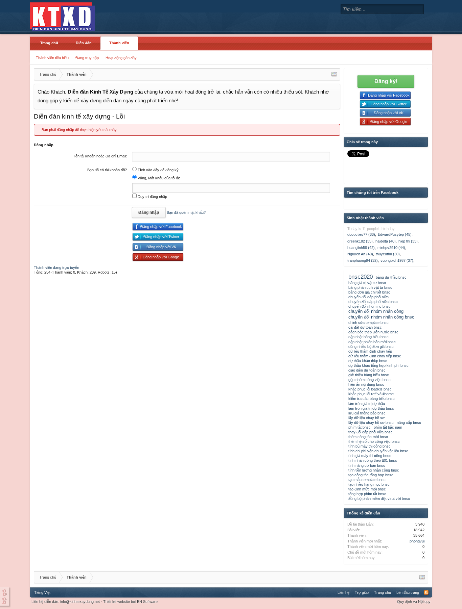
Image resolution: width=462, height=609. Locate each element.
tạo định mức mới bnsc (367, 489)
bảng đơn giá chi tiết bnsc (369, 292)
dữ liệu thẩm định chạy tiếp (370, 351)
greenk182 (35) (360, 241)
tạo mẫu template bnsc (367, 480)
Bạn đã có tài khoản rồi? (107, 170)
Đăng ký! (385, 81)
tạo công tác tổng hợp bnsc (370, 475)
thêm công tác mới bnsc (368, 437)
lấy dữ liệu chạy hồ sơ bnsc (371, 423)
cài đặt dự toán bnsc (365, 327)
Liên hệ (343, 592)
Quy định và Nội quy (414, 602)
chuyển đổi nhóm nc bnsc (369, 306)
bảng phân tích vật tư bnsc (370, 287)
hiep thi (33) (408, 241)
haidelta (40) (385, 241)
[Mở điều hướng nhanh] (334, 74)
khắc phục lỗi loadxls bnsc (370, 389)
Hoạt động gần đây (121, 58)
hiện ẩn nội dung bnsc (366, 384)
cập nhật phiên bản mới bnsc (372, 342)
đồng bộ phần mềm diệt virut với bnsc (379, 499)
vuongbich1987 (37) (396, 260)
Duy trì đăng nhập (152, 197)
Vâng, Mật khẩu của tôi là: (158, 178)
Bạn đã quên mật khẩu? (186, 212)
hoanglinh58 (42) (361, 248)
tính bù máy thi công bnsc (369, 446)
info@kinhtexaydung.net (80, 602)
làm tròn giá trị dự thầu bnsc (371, 408)
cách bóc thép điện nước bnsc (373, 332)
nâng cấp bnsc (409, 423)
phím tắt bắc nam (388, 427)
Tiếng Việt (42, 592)
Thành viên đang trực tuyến (56, 267)
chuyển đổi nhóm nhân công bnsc (381, 317)
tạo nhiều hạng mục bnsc (369, 484)
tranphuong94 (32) (362, 260)
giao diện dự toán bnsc (367, 370)
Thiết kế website (116, 602)
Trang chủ (49, 43)
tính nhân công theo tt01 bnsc (372, 460)
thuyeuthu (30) (388, 254)
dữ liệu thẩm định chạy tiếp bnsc (374, 356)
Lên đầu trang (407, 592)
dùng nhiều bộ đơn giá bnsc (371, 347)
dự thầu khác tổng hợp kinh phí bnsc (378, 365)
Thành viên (119, 43)
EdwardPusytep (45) (395, 234)
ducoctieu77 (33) (361, 234)
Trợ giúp (362, 592)
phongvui (417, 541)
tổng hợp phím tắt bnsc (367, 494)
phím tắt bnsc (359, 427)
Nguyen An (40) (360, 254)
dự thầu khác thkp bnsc (367, 361)
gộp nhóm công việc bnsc (369, 380)
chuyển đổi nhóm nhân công (375, 311)
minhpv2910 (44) (391, 248)
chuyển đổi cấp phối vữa (368, 297)
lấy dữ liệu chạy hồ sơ (366, 418)
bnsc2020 (360, 277)
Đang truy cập (87, 58)
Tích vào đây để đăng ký (158, 170)
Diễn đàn (84, 43)
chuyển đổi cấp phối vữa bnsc (373, 302)
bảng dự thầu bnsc (391, 277)
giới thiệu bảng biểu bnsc (368, 375)
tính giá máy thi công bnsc (369, 456)
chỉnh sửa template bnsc (368, 323)
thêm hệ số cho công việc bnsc (374, 441)
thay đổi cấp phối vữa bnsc (370, 432)
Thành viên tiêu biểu (52, 58)
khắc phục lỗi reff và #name (371, 394)
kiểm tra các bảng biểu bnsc (371, 399)
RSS (426, 592)
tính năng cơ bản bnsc (366, 465)
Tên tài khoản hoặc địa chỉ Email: (100, 156)
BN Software (147, 602)
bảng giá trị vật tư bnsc (367, 283)
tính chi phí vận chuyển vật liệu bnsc (378, 451)
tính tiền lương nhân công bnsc (373, 470)
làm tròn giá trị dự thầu (366, 404)
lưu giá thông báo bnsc (367, 413)
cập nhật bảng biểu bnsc (368, 337)
